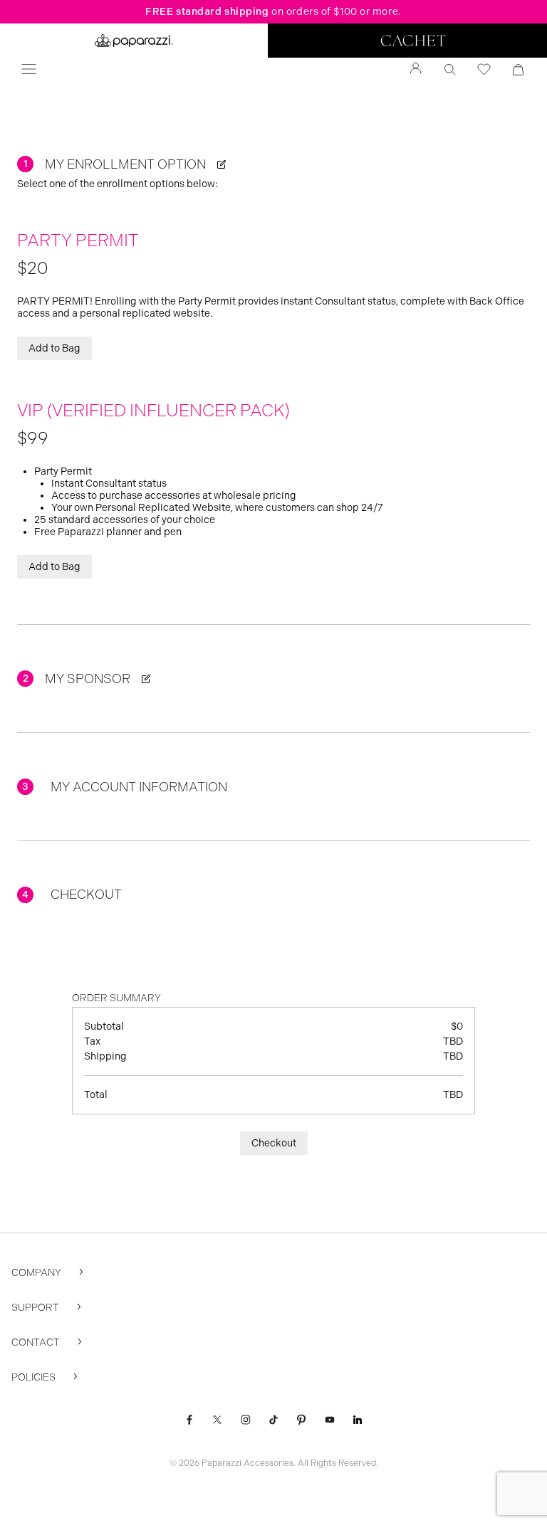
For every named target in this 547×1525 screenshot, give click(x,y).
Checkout (273, 1143)
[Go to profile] (416, 70)
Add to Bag (54, 348)
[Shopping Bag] (518, 69)
